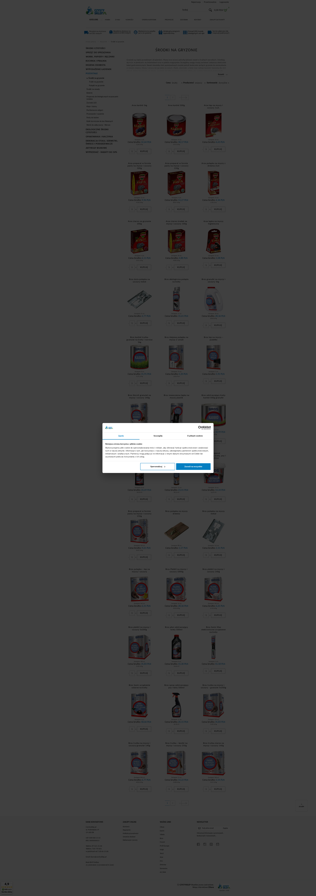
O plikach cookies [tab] (195, 436)
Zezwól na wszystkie (193, 466)
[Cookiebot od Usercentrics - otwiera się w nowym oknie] (200, 428)
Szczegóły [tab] (158, 436)
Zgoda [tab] (121, 436)
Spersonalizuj (156, 466)
